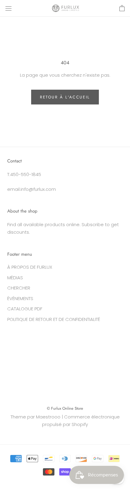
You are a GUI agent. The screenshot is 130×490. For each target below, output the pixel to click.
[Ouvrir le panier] (122, 8)
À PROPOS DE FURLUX (29, 267)
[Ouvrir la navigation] (8, 8)
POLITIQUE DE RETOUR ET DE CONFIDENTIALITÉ (53, 319)
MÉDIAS (15, 277)
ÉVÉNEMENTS (20, 298)
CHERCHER (18, 288)
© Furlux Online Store (65, 408)
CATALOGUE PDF (24, 309)
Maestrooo (48, 417)
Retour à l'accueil (65, 97)
